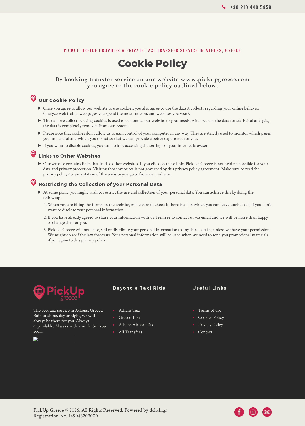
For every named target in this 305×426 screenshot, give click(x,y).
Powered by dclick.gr (145, 410)
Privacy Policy (210, 325)
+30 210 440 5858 (251, 7)
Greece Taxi (129, 318)
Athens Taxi (129, 310)
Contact (205, 332)
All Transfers (130, 332)
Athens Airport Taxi (137, 325)
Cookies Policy (211, 318)
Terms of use (209, 310)
